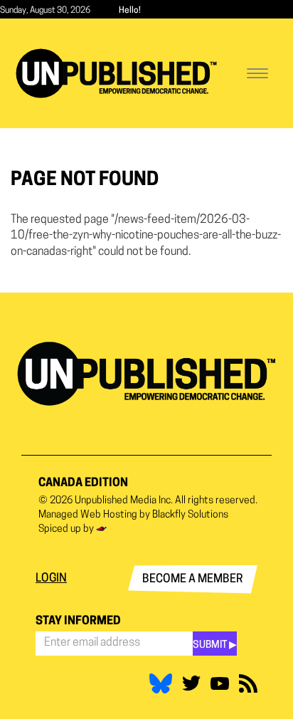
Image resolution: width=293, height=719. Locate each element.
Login (51, 578)
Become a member (192, 579)
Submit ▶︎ (215, 645)
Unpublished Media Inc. (124, 500)
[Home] (116, 73)
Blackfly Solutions (190, 515)
